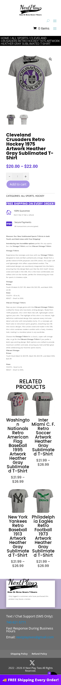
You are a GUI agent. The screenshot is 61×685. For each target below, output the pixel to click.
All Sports (20, 38)
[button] (50, 59)
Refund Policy (39, 653)
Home (5, 38)
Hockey (39, 195)
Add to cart (18, 184)
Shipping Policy (19, 653)
